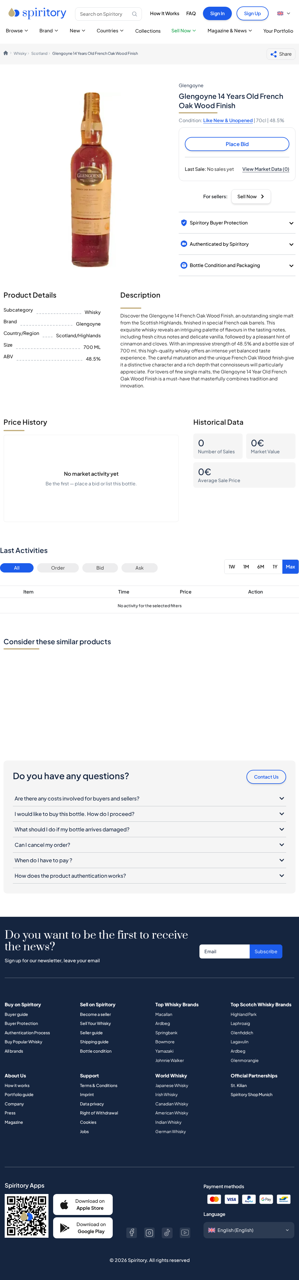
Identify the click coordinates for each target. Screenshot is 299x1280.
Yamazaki (164, 1051)
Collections (148, 31)
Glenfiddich (242, 1032)
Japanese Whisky (171, 1085)
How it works (17, 1085)
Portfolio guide (19, 1094)
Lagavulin (239, 1041)
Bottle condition (96, 1051)
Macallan (163, 1014)
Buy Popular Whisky (23, 1041)
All (17, 568)
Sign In (217, 13)
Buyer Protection (21, 1023)
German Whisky (170, 1131)
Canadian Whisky (171, 1103)
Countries (107, 30)
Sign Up (252, 13)
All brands (14, 1051)
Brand (46, 30)
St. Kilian (239, 1085)
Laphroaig (240, 1023)
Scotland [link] (39, 53)
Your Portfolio (278, 31)
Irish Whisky (166, 1094)
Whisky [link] (20, 53)
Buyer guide (16, 1014)
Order (58, 568)
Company (14, 1103)
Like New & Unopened (228, 120)
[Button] (131, 1233)
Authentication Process (27, 1032)
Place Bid (237, 144)
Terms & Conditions (98, 1085)
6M (260, 566)
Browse (14, 30)
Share (285, 54)
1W (232, 566)
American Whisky (171, 1112)
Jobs (84, 1131)
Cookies (88, 1122)
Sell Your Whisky (95, 1023)
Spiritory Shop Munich (251, 1094)
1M (246, 566)
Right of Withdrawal (99, 1112)
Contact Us (266, 777)
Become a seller (95, 1014)
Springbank (166, 1032)
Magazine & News (227, 30)
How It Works (164, 13)
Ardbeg (162, 1023)
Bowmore (165, 1041)
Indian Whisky (168, 1122)
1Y (275, 566)
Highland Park (244, 1014)
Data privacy (92, 1103)
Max (290, 566)
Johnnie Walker (169, 1060)
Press (10, 1112)
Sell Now (181, 30)
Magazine (14, 1122)
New (75, 30)
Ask (139, 568)
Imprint (87, 1094)
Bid (100, 568)
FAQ (191, 13)
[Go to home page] (38, 13)
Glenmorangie (245, 1060)
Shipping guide (94, 1041)
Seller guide (91, 1032)
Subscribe (266, 951)
